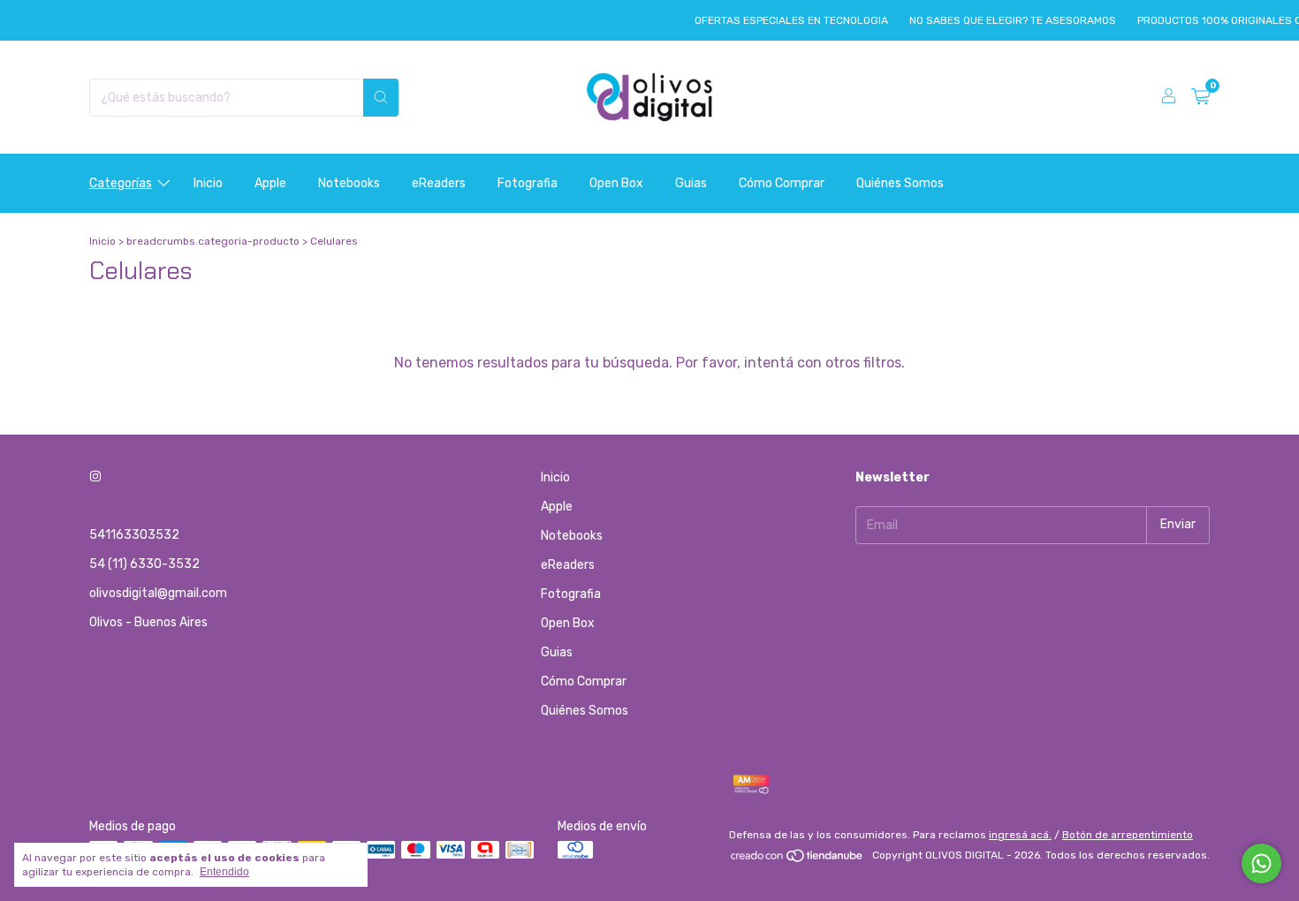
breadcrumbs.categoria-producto (213, 241)
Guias (691, 183)
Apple (270, 183)
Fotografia (528, 183)
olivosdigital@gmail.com (158, 593)
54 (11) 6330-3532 (144, 564)
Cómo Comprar (781, 183)
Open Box (616, 183)
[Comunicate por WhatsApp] (1261, 863)
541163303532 (134, 534)
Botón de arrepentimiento (1127, 835)
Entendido (224, 872)
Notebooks (349, 183)
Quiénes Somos (900, 183)
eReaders (439, 183)
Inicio (208, 183)
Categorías (120, 183)
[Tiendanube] (797, 859)
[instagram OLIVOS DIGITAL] (95, 477)
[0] (1200, 97)
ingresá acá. (1020, 835)
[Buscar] (381, 98)
